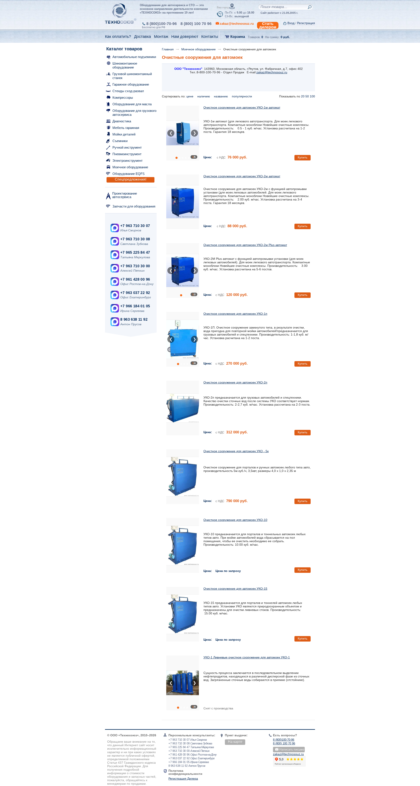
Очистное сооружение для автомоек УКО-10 (235, 520)
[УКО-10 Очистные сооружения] (182, 545)
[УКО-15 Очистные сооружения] (182, 614)
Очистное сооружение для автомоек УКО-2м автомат (241, 176)
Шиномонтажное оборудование (124, 65)
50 (307, 96)
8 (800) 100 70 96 (196, 23)
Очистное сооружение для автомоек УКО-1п (235, 313)
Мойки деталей (123, 134)
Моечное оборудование (130, 167)
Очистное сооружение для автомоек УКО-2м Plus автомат (245, 245)
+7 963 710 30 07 (135, 226)
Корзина (237, 37)
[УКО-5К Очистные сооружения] (182, 476)
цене (190, 96)
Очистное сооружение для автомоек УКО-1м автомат (241, 107)
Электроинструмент (127, 160)
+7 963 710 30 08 (135, 239)
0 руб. (285, 37)
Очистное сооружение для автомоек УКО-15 (235, 588)
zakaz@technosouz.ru (271, 72)
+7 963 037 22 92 (135, 293)
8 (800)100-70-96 (161, 23)
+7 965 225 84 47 (135, 252)
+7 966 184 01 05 (135, 306)
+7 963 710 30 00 (135, 266)
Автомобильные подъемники (134, 57)
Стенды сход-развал (128, 91)
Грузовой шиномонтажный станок (132, 76)
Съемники (120, 141)
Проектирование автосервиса (124, 195)
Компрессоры (122, 97)
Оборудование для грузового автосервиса (134, 112)
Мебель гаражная (125, 128)
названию (221, 96)
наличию (204, 96)
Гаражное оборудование (130, 84)
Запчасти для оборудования (133, 206)
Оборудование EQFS (128, 174)
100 (312, 96)
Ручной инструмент (127, 147)
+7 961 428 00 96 (135, 279)
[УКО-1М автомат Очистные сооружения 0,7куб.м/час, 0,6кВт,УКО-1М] (182, 133)
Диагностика (121, 121)
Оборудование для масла (132, 104)
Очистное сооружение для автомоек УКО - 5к (236, 451)
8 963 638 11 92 (133, 319)
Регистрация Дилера (183, 778)
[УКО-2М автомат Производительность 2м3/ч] (182, 201)
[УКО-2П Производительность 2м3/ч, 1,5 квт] (182, 408)
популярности (242, 96)
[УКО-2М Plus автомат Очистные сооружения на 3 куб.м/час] (182, 270)
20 (302, 96)
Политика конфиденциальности (185, 772)
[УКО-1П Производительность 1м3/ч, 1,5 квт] (182, 339)
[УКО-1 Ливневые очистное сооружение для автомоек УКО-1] (182, 683)
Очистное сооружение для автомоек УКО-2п (235, 382)
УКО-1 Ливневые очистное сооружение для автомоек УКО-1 (246, 657)
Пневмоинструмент (127, 154)
